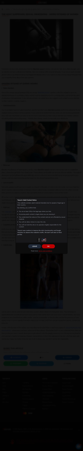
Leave (34, 246)
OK (48, 246)
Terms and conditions (45, 251)
